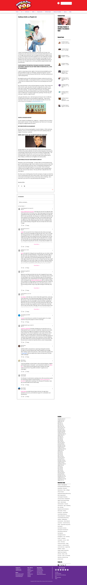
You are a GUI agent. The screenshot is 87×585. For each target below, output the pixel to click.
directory (59, 553)
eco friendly (67, 555)
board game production (62, 531)
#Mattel (59, 484)
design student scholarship (63, 550)
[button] (33, 12)
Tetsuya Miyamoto (61, 515)
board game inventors (62, 527)
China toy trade (61, 498)
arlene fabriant (67, 521)
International (60, 505)
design (63, 548)
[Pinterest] (67, 570)
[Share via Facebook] (18, 186)
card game (63, 538)
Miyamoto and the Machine (63, 508)
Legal (65, 505)
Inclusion (66, 503)
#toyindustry (60, 490)
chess (59, 541)
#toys (64, 490)
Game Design (63, 502)
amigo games (64, 519)
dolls (66, 553)
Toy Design (68, 515)
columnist (60, 545)
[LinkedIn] (65, 570)
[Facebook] (58, 570)
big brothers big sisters (65, 524)
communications (65, 545)
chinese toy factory (61, 543)
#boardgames (64, 484)
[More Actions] (52, 209)
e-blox (63, 555)
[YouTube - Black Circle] (58, 565)
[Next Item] (68, 21)
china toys (63, 541)
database (59, 548)
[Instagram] (60, 570)
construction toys (61, 546)
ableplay (59, 519)
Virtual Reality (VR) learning (63, 517)
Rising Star (60, 512)
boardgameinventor (62, 534)
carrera (64, 540)
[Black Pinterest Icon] (65, 565)
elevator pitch (60, 558)
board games (60, 533)
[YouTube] (56, 570)
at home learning (66, 522)
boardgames (60, 536)
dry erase (59, 555)
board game (60, 526)
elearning (59, 557)
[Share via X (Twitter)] (21, 186)
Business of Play (21, 182)
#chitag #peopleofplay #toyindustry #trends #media (64, 486)
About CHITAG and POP (20, 573)
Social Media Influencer (62, 514)
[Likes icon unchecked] (21, 225)
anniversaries (60, 521)
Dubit (59, 502)
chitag (67, 543)
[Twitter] (63, 570)
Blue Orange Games (62, 495)
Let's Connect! (62, 567)
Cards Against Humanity (62, 496)
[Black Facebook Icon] (60, 565)
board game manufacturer (63, 529)
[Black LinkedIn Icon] (63, 565)
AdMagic (68, 490)
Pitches (64, 510)
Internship (29, 575)
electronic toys (65, 557)
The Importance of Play (19, 575)
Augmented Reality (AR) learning (64, 493)
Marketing (68, 505)
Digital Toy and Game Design (63, 500)
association (60, 522)
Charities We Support (19, 576)
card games (60, 540)
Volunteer (29, 576)
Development (67, 498)
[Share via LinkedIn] (24, 186)
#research (65, 488)
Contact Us (18, 567)
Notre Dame (60, 510)
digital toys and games (62, 552)
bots (64, 536)
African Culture (61, 491)
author (59, 524)
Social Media (65, 512)
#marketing (60, 488)
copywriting (67, 546)
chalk (68, 540)
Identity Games (61, 503)
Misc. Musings (60, 507)
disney (63, 553)
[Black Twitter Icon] (62, 565)
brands (59, 538)
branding (67, 536)
